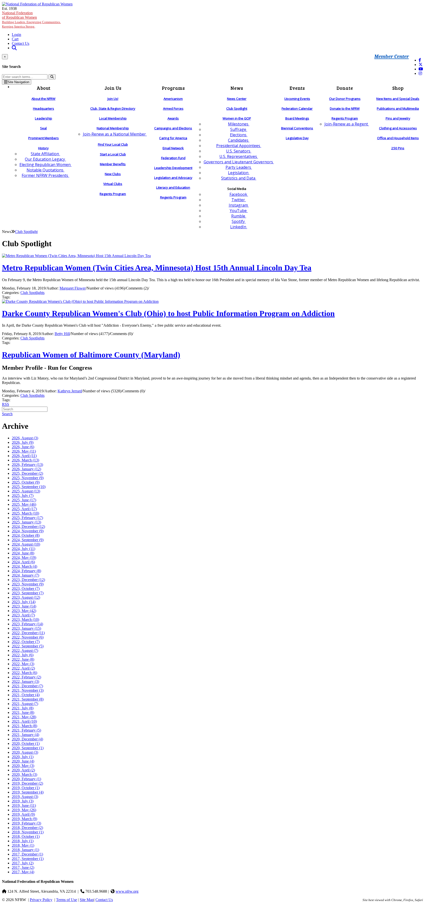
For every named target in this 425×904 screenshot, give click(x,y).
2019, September (28, 792)
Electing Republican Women (45, 164)
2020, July (22, 757)
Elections (238, 135)
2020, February (26, 779)
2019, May (24, 810)
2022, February (26, 677)
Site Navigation (18, 82)
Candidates (238, 140)
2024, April (23, 562)
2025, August (26, 491)
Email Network (173, 148)
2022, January (25, 681)
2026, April (24, 456)
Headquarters (43, 108)
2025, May (24, 504)
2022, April (23, 668)
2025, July (22, 495)
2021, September (28, 699)
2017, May (23, 872)
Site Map (87, 900)
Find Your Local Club (113, 144)
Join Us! (112, 98)
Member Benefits (113, 164)
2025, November (28, 478)
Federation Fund (173, 158)
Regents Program (113, 194)
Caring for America (173, 138)
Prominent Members (43, 138)
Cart (15, 39)
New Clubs (113, 174)
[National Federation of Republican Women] (37, 4)
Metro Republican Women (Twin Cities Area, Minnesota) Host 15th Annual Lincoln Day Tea (156, 267)
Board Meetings (297, 118)
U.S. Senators (238, 151)
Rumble (238, 216)
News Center (236, 98)
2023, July (23, 602)
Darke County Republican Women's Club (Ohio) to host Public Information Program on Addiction (168, 313)
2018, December (27, 828)
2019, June (24, 805)
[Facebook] (420, 60)
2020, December (27, 739)
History (43, 148)
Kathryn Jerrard (70, 391)
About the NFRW (43, 98)
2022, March (24, 673)
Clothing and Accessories (398, 128)
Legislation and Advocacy (173, 177)
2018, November (28, 832)
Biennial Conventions (297, 128)
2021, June (23, 712)
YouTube (239, 210)
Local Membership (113, 118)
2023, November (28, 584)
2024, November (28, 531)
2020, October (26, 743)
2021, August (25, 704)
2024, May (24, 557)
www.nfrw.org (127, 891)
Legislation (238, 172)
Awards (173, 118)
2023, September (28, 593)
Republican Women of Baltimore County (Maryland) (91, 354)
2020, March (24, 774)
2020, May (23, 766)
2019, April (23, 814)
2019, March (24, 819)
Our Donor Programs (345, 98)
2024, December (28, 526)
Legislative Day (297, 138)
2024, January (25, 575)
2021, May (24, 717)
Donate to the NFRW (345, 108)
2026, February (27, 464)
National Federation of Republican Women (31, 19)
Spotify (239, 221)
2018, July (22, 841)
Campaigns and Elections (173, 128)
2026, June (23, 447)
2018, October (26, 836)
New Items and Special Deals (397, 98)
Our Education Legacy (45, 159)
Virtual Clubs (112, 184)
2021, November (28, 690)
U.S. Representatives (238, 156)
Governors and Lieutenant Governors (239, 162)
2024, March (24, 566)
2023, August (26, 597)
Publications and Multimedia (398, 108)
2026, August (25, 438)
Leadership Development (173, 168)
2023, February (27, 624)
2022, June (23, 659)
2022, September (28, 646)
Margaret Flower (73, 288)
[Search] (52, 76)
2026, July (22, 442)
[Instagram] (420, 73)
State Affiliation (45, 153)
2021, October (26, 695)
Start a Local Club (113, 154)
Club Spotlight (236, 108)
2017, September (28, 859)
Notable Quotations (45, 170)
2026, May (24, 451)
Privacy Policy (41, 900)
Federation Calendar (297, 108)
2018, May (23, 845)
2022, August (25, 650)
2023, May (24, 611)
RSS (5, 404)
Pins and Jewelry (398, 118)
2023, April (23, 615)
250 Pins (397, 148)
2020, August (25, 752)
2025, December (27, 473)
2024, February (26, 571)
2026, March (25, 460)
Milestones (238, 124)
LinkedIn (238, 227)
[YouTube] (421, 69)
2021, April (24, 721)
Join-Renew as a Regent (346, 124)
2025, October (26, 482)
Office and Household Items (398, 138)
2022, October (26, 642)
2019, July (22, 801)
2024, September (28, 540)
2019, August (25, 797)
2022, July (22, 655)
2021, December (27, 686)
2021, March (24, 726)
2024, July (23, 549)
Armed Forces (173, 108)
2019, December (27, 783)
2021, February (26, 730)
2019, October (26, 788)
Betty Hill (62, 334)
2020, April (23, 770)
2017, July (22, 863)
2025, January (26, 522)
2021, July (22, 708)
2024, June (23, 553)
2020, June (23, 761)
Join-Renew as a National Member (115, 134)
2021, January (25, 735)
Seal (43, 128)
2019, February (26, 823)
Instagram (239, 205)
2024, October (26, 535)
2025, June (24, 500)
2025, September (29, 487)
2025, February (27, 518)
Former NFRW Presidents (45, 175)
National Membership (113, 128)
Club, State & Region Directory (112, 108)
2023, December (28, 580)
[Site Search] (14, 48)
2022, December (28, 633)
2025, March (25, 513)
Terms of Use (66, 900)
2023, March (25, 619)
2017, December (27, 854)
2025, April (24, 509)
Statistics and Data (238, 178)
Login (16, 34)
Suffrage (238, 129)
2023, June (24, 606)
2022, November (28, 637)
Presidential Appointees (238, 145)
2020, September (28, 748)
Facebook (238, 194)
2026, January (26, 469)
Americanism (173, 98)
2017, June (23, 867)
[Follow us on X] (421, 64)
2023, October (26, 588)
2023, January (26, 628)
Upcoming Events (297, 98)
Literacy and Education (173, 187)
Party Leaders (239, 167)
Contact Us (20, 43)
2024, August (26, 544)
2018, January (25, 850)
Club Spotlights (32, 293)
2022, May (23, 664)
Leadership (43, 118)
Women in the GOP (237, 118)
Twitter (238, 199)
